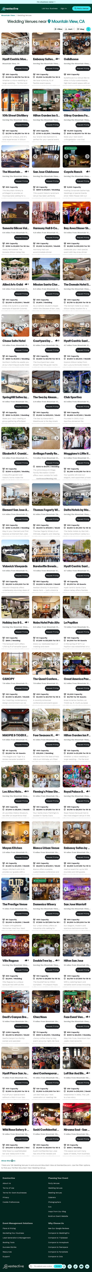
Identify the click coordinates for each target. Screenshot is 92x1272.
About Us (7, 1183)
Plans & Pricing (9, 1228)
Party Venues (53, 1183)
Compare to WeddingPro (58, 1233)
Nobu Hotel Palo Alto (46, 622)
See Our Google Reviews (58, 1228)
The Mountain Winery (16, 172)
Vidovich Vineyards (14, 566)
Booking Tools (8, 1242)
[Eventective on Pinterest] (70, 1266)
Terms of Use (8, 1188)
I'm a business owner (45, 2)
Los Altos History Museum (18, 791)
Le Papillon (71, 622)
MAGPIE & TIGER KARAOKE (19, 735)
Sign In (64, 8)
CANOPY (8, 679)
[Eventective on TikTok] (75, 1266)
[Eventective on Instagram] (64, 1266)
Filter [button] (59, 29)
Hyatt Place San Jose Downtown (23, 1073)
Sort (70, 29)
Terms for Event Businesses (15, 1193)
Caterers (52, 1197)
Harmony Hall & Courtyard (50, 228)
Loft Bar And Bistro (75, 1073)
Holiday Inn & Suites (15, 622)
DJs (49, 1207)
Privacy (6, 1197)
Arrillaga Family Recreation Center (55, 453)
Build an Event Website (58, 1216)
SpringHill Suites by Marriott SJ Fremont (27, 397)
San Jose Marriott (75, 904)
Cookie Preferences (11, 1202)
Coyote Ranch (73, 172)
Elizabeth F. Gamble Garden (20, 453)
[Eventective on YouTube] (81, 1266)
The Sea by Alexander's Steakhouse (56, 397)
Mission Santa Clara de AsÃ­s (51, 284)
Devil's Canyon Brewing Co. (20, 1017)
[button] (88, 29)
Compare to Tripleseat (58, 1238)
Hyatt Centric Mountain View (21, 59)
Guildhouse (71, 59)
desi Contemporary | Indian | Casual (56, 1073)
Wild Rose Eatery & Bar (16, 1129)
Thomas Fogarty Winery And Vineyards (58, 510)
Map (82, 29)
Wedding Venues (55, 1188)
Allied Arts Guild (12, 284)
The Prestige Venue (14, 904)
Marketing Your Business (13, 1233)
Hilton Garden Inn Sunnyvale (51, 115)
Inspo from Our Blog (57, 1211)
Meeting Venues (55, 1193)
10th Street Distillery (15, 115)
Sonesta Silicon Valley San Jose (22, 228)
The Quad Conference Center (52, 679)
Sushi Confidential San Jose (50, 1129)
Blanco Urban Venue (46, 848)
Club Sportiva (73, 397)
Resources (7, 1252)
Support (6, 1256)
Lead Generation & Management (17, 1238)
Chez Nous (40, 1017)
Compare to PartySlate (58, 1252)
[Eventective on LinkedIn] (87, 1266)
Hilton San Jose (73, 960)
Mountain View (8, 15)
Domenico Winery (44, 904)
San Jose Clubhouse (46, 172)
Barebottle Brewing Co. (48, 566)
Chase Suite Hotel (13, 341)
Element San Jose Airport (18, 510)
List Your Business (50, 8)
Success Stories (9, 1247)
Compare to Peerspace (58, 1247)
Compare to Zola (55, 1256)
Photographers (54, 1202)
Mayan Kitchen (12, 848)
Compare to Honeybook (58, 1242)
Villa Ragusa (10, 960)
